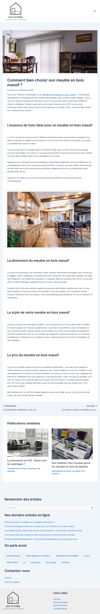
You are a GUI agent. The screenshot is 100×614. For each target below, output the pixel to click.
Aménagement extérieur (17, 469)
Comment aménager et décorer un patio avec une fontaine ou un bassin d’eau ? (40, 526)
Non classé (51, 562)
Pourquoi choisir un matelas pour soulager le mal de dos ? (30, 522)
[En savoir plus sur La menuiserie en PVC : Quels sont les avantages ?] (27, 442)
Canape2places (60, 608)
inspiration (35, 562)
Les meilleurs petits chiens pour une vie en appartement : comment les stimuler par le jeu (43, 530)
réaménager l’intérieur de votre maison (59, 94)
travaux (65, 562)
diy (24, 562)
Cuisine (86, 556)
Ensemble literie (60, 605)
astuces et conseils (67, 555)
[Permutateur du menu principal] (94, 11)
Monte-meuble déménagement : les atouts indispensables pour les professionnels (41, 539)
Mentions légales (12, 582)
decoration (32, 469)
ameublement (13, 555)
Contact (8, 578)
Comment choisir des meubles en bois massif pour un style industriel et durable (40, 535)
